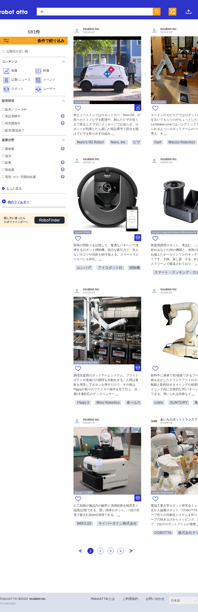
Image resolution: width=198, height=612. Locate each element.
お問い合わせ (155, 598)
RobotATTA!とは (103, 598)
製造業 (9, 169)
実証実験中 (12, 116)
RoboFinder (49, 220)
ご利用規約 (130, 598)
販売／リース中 (16, 109)
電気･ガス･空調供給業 (20, 177)
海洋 (8, 156)
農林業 (9, 148)
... (112, 133)
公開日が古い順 (17, 51)
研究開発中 (12, 123)
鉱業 (8, 162)
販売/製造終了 (15, 130)
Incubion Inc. (37, 598)
